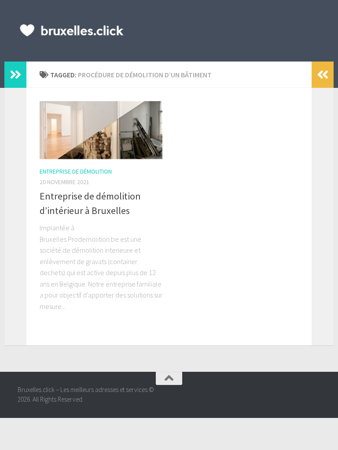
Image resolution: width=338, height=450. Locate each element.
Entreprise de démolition (76, 171)
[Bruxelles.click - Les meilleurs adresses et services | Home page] (72, 31)
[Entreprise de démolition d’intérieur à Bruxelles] (101, 130)
